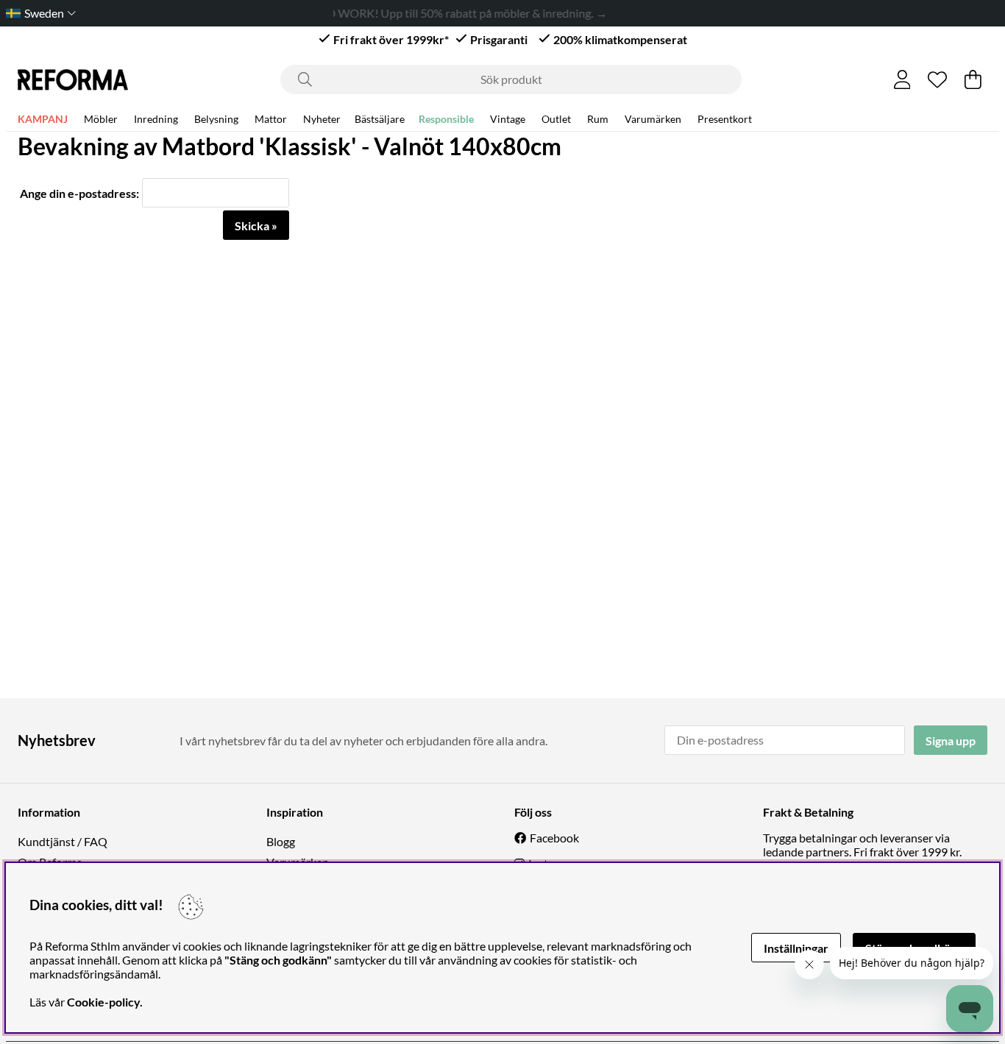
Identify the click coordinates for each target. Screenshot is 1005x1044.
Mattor (271, 119)
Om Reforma (50, 862)
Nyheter (322, 119)
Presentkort (724, 119)
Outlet (556, 119)
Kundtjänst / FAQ (62, 841)
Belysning (216, 119)
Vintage (507, 119)
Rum (597, 119)
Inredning (156, 119)
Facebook (554, 838)
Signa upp (951, 741)
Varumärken (653, 119)
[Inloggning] (902, 79)
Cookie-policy (103, 1002)
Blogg (280, 841)
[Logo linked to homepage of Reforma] (73, 79)
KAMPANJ (43, 119)
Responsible (446, 119)
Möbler (101, 119)
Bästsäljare (380, 119)
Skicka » (256, 225)
